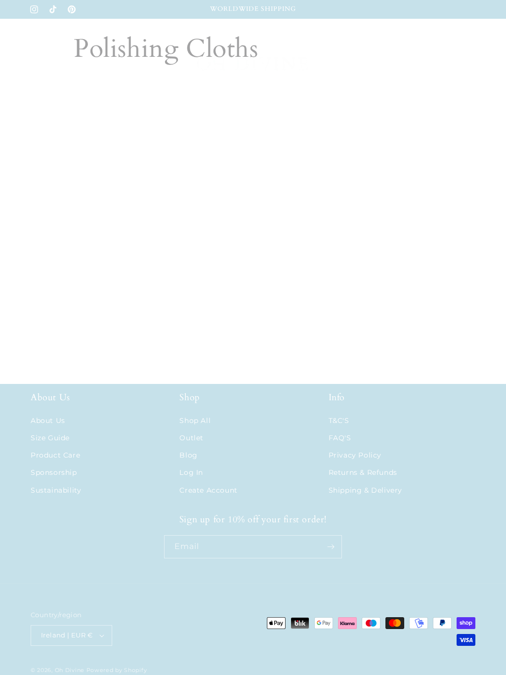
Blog (188, 455)
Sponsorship (54, 472)
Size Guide (50, 437)
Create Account (208, 490)
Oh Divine (69, 670)
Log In (191, 472)
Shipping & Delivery (365, 490)
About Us (48, 420)
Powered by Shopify (116, 670)
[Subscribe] (330, 546)
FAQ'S (340, 437)
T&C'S (339, 420)
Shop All (195, 420)
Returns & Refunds (363, 472)
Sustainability (56, 490)
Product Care (55, 455)
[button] (41, 66)
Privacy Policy (355, 455)
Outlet (191, 437)
